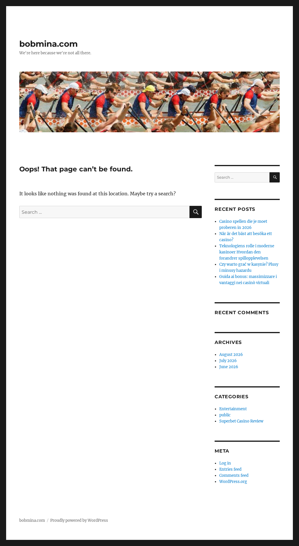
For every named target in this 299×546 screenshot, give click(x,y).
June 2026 (228, 366)
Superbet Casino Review (241, 421)
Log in (225, 463)
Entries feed (230, 469)
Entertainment (233, 408)
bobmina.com (48, 44)
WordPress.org (233, 481)
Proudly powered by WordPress (79, 520)
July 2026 (228, 360)
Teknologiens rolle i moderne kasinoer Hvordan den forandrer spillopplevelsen (246, 252)
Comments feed (233, 475)
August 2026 (231, 354)
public (225, 415)
